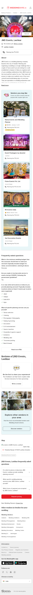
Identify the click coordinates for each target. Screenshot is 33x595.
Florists (19, 524)
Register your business (22, 550)
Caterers (3, 518)
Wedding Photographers (8, 521)
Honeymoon (19, 527)
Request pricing (16, 496)
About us (3, 552)
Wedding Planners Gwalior (8, 455)
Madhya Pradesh (6, 13)
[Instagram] (14, 572)
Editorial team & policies (15, 552)
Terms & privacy (14, 547)
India (7, 581)
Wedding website (6, 555)
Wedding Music (21, 521)
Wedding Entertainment (7, 524)
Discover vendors (16, 429)
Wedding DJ (4, 533)
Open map (26, 447)
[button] (16, 375)
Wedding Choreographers (8, 536)
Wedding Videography (7, 527)
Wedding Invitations (14, 518)
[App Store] (7, 564)
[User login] (30, 7)
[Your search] (2, 18)
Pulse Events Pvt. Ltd (12, 181)
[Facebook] (3, 572)
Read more (5, 85)
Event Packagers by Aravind (15, 153)
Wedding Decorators (7, 530)
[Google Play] (20, 564)
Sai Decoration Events (13, 238)
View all (26, 34)
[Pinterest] (10, 572)
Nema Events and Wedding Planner (14, 121)
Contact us (4, 547)
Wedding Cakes (19, 530)
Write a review (16, 384)
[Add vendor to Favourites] (30, 18)
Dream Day (19, 503)
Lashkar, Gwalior (9, 47)
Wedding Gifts (25, 518)
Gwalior (15, 13)
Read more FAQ (16, 349)
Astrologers (13, 533)
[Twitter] (6, 572)
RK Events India (10, 210)
